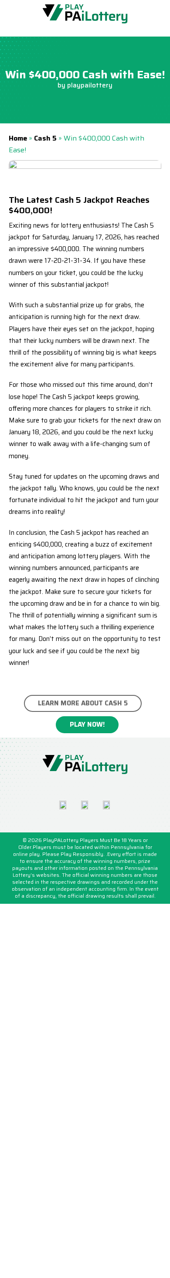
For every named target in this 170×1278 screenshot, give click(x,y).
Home (18, 138)
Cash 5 (45, 138)
